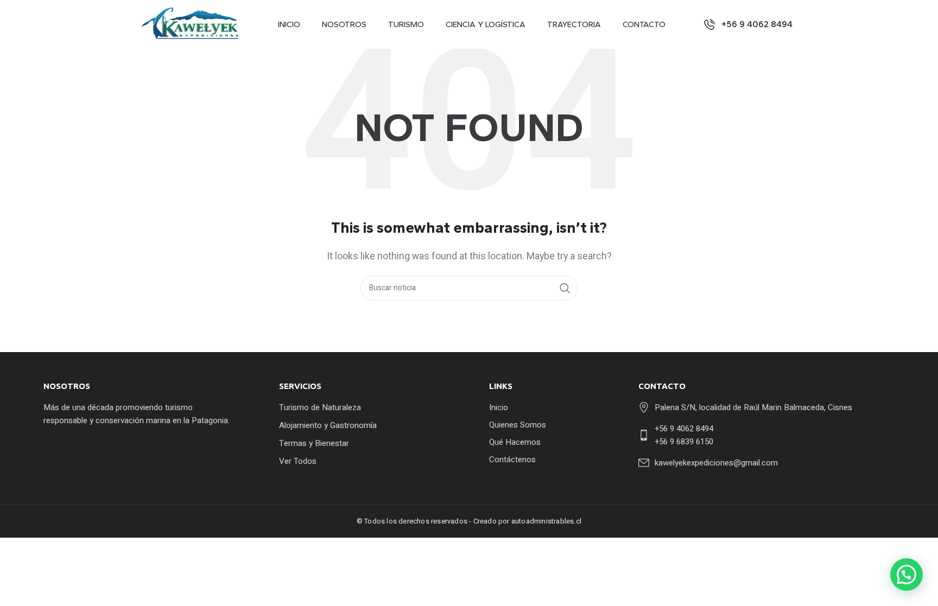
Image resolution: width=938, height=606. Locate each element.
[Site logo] (192, 23)
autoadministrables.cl (546, 521)
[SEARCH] (565, 288)
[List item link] (365, 407)
